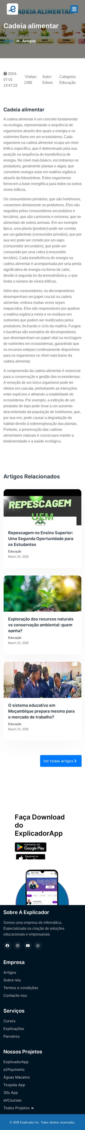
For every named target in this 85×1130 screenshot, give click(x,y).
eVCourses (12, 1100)
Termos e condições (20, 987)
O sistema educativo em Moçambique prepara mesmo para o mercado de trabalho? (41, 711)
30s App (10, 1092)
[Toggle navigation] (74, 9)
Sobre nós (12, 980)
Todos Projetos (16, 1108)
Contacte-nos (15, 995)
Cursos (9, 1021)
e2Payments (13, 1069)
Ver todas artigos (58, 761)
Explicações (13, 1028)
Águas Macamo (16, 1077)
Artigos (9, 972)
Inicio (8, 41)
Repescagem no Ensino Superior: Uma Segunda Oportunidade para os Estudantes (40, 538)
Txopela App (14, 1085)
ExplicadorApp (16, 1062)
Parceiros (11, 1036)
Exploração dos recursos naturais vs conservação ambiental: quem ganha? (40, 624)
